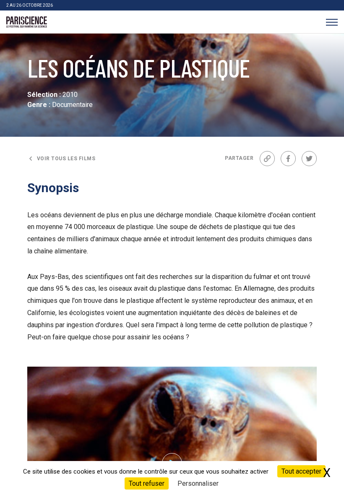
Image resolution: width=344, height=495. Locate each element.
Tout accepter (301, 471)
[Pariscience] (26, 22)
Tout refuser (146, 483)
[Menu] (331, 22)
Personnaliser (198, 483)
